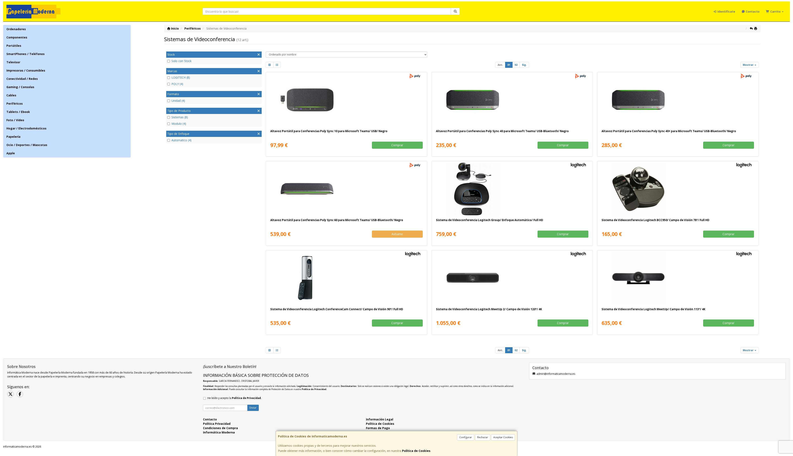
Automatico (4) (181, 140)
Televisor (13, 62)
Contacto (752, 11)
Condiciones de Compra (220, 428)
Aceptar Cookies (503, 437)
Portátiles (13, 46)
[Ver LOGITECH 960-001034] (346, 277)
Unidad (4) (178, 101)
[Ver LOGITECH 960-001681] (512, 277)
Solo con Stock (181, 61)
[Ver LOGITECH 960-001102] (678, 277)
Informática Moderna (219, 432)
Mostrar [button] (748, 65)
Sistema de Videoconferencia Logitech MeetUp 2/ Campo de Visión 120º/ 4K (489, 309)
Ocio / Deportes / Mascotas (26, 145)
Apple (10, 153)
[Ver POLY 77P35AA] (512, 99)
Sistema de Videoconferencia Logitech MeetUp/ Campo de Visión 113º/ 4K (653, 309)
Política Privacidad (216, 424)
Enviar (252, 407)
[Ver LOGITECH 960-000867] (678, 188)
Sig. (524, 65)
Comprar (397, 145)
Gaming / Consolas (20, 87)
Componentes (16, 37)
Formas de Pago (378, 428)
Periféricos (14, 103)
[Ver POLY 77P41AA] (346, 188)
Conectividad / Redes (22, 79)
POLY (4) (177, 84)
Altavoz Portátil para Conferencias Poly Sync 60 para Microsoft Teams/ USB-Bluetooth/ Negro (336, 220)
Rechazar (482, 437)
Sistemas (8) (179, 117)
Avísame (397, 234)
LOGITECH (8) (180, 77)
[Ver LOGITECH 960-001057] (512, 188)
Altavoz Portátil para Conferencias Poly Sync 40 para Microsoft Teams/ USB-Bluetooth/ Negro (502, 131)
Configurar (465, 437)
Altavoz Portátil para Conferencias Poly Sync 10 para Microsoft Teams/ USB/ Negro (328, 131)
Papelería (13, 137)
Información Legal (379, 419)
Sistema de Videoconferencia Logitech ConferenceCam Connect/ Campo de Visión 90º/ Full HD (336, 309)
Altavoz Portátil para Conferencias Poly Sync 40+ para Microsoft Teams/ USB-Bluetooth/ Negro (669, 131)
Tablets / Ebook (18, 112)
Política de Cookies (416, 451)
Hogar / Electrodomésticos (26, 128)
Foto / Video (15, 120)
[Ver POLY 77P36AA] (678, 99)
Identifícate (726, 11)
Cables (11, 95)
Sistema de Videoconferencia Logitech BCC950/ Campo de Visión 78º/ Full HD (655, 220)
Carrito (775, 11)
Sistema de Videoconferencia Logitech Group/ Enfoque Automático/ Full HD (489, 220)
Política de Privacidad (314, 389)
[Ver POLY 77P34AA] (346, 99)
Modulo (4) (178, 124)
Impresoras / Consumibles (25, 70)
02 (516, 65)
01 (508, 65)
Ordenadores (16, 29)
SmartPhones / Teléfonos (25, 54)
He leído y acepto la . (234, 398)
